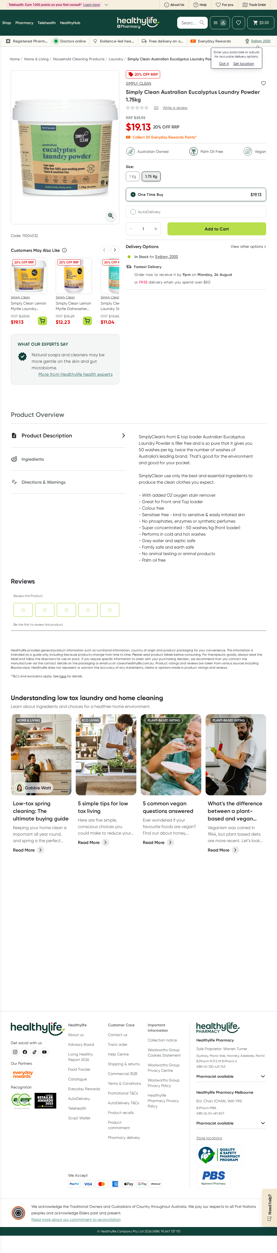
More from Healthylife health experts (75, 374)
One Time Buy (150, 194)
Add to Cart (217, 229)
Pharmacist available (214, 1076)
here (63, 676)
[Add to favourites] (263, 83)
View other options (247, 246)
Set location (243, 63)
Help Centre (118, 1054)
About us (76, 1035)
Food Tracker (79, 1069)
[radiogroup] (196, 203)
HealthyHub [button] (70, 22)
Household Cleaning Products (78, 59)
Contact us (117, 1035)
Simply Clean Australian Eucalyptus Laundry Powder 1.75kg (178, 59)
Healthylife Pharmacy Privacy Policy (163, 1100)
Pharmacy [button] (24, 22)
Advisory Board (81, 1044)
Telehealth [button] (47, 22)
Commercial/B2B (122, 1073)
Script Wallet (79, 1118)
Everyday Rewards (84, 1089)
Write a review (175, 108)
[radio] (196, 194)
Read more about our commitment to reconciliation (76, 1219)
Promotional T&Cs (123, 1093)
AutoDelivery (149, 212)
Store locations (209, 1138)
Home (15, 59)
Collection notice (162, 1040)
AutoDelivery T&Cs (123, 1103)
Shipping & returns (124, 1064)
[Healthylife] (138, 23)
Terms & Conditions (124, 1083)
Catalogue (77, 1079)
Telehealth (77, 1108)
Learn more (66, 5)
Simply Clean (138, 83)
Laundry (116, 59)
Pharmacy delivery (124, 1137)
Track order (117, 1044)
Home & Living (36, 59)
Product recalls (121, 1112)
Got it (224, 63)
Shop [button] (6, 22)
